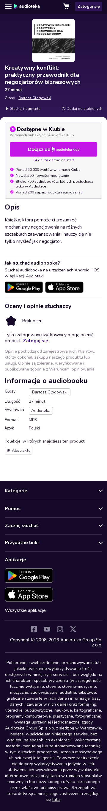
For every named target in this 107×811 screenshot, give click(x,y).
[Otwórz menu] (8, 6)
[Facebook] (33, 629)
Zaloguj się (89, 6)
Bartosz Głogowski (34, 98)
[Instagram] (60, 629)
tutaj (56, 799)
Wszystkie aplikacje (25, 610)
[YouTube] (47, 629)
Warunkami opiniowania (72, 369)
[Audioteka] (27, 6)
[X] (73, 629)
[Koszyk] (66, 6)
